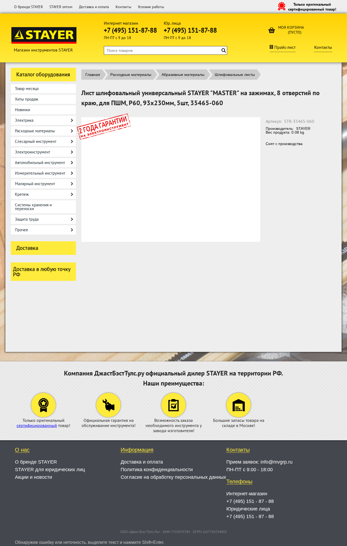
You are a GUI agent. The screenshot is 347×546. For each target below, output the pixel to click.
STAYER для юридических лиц (50, 469)
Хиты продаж (26, 99)
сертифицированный (37, 425)
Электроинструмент (32, 152)
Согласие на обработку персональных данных (173, 477)
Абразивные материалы (183, 74)
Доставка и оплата (94, 6)
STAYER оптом (60, 6)
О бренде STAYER (28, 6)
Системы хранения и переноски (33, 206)
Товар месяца (26, 88)
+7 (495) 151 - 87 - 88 (250, 501)
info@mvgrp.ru (277, 462)
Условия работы (151, 6)
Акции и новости (33, 477)
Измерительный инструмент (40, 173)
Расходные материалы (35, 130)
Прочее (21, 229)
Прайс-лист (284, 47)
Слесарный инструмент (35, 141)
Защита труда (26, 219)
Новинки (22, 109)
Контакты (123, 6)
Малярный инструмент (35, 183)
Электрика (24, 120)
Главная (92, 74)
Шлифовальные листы (235, 74)
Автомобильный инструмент (40, 162)
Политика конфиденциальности (157, 469)
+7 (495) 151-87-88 (130, 30)
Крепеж (22, 194)
